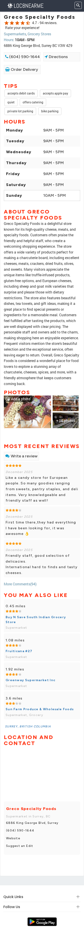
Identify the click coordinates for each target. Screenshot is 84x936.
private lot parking (20, 111)
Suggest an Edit (19, 846)
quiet (11, 102)
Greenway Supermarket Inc (30, 680)
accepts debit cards (21, 93)
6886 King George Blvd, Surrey (32, 823)
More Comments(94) (20, 584)
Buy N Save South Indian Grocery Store (36, 619)
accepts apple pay (55, 93)
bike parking (49, 111)
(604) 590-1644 (24, 56)
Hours (8, 39)
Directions (58, 56)
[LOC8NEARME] (25, 5)
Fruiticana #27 (19, 651)
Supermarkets (15, 33)
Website (13, 838)
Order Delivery (24, 69)
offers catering (33, 102)
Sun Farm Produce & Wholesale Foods (40, 709)
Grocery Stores (39, 33)
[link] (27, 411)
